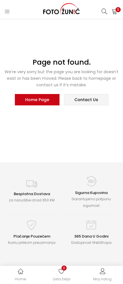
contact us (86, 100)
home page (37, 100)
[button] (114, 11)
